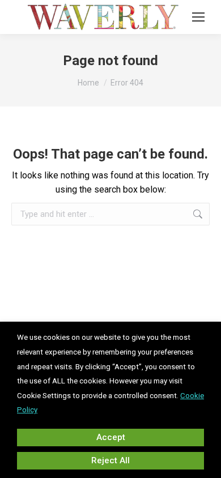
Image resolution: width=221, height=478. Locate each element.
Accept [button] (110, 437)
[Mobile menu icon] (198, 17)
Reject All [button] (110, 460)
